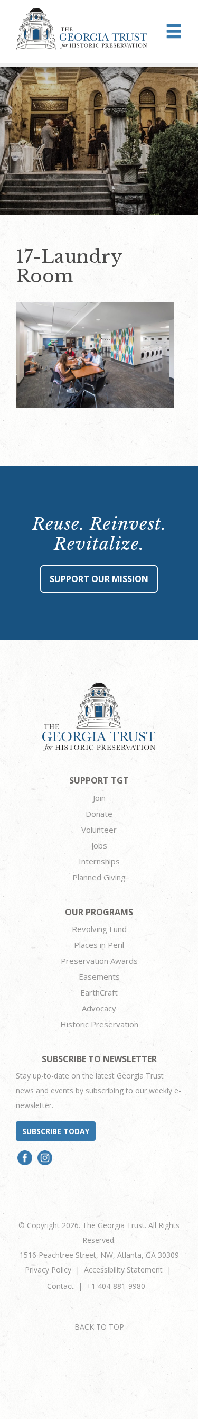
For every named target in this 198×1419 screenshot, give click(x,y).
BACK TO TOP (99, 1327)
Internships (99, 861)
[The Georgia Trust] (81, 29)
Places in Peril (99, 944)
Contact (60, 1286)
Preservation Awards (99, 960)
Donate (99, 813)
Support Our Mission (99, 579)
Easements (99, 976)
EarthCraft (99, 992)
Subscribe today (55, 1131)
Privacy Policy (48, 1270)
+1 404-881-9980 (116, 1286)
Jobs (99, 845)
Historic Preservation (99, 1024)
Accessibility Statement (123, 1270)
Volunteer (99, 829)
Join (99, 798)
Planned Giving (99, 877)
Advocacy (99, 1008)
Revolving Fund (99, 929)
